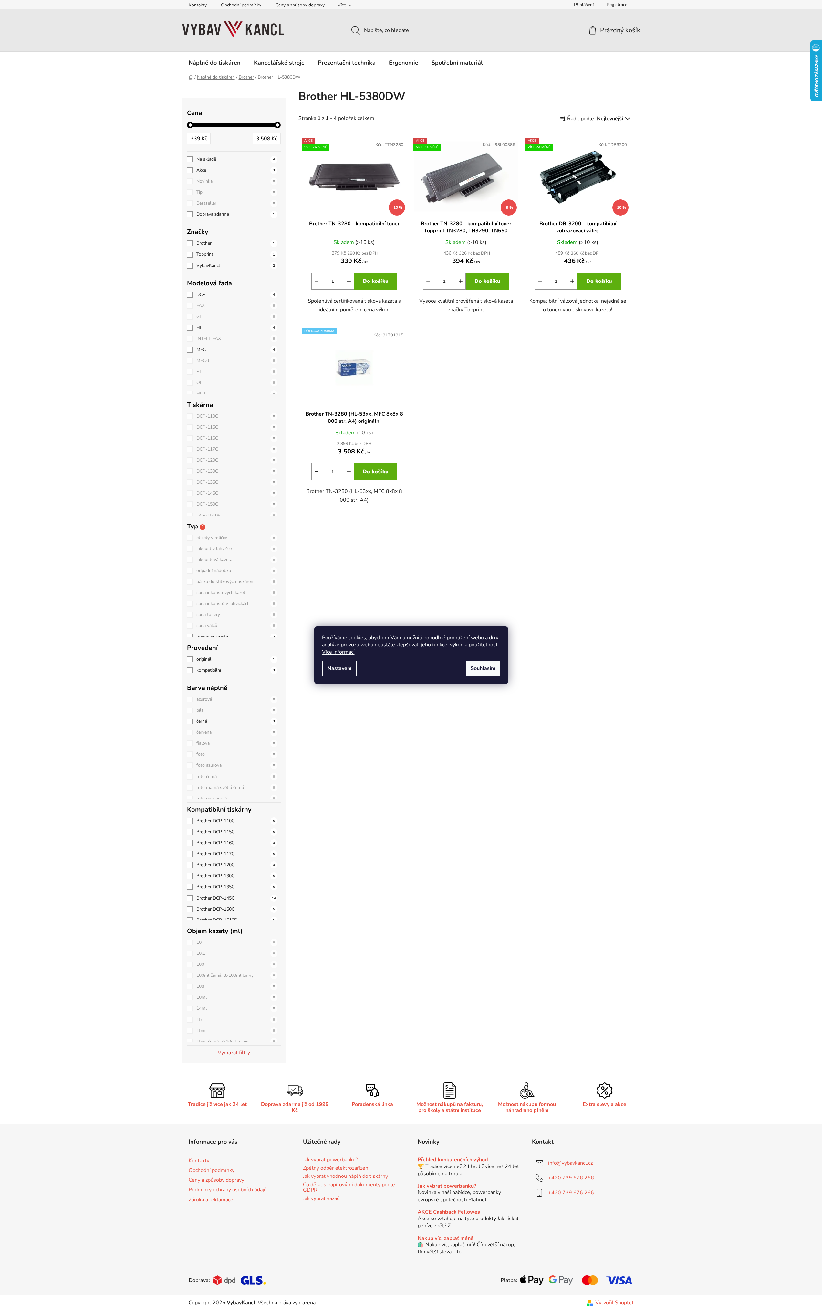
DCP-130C (235, 471)
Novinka (235, 181)
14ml (235, 1008)
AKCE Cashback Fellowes (449, 1212)
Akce (235, 170)
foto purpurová (235, 798)
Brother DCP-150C (235, 909)
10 (235, 942)
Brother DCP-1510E (235, 920)
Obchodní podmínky (241, 5)
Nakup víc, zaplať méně (445, 1238)
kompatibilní (235, 670)
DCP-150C (235, 504)
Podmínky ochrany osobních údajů (228, 1189)
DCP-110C (235, 416)
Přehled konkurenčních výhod (453, 1160)
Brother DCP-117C (235, 854)
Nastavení (339, 668)
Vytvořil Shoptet (614, 1302)
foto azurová (235, 765)
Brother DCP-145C (236, 898)
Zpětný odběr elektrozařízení (336, 1168)
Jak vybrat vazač (321, 1199)
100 (235, 964)
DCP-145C (235, 493)
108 (235, 986)
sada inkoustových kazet (235, 593)
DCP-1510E (235, 515)
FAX (235, 306)
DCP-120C (235, 460)
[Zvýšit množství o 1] (349, 281)
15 (235, 1020)
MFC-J (235, 360)
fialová (235, 743)
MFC (235, 349)
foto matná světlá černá (235, 787)
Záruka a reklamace (211, 1199)
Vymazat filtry (234, 1052)
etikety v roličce (235, 538)
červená (235, 732)
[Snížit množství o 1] (316, 281)
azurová (235, 699)
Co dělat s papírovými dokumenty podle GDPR (349, 1187)
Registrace (617, 5)
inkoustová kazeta (235, 560)
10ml (235, 997)
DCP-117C (235, 449)
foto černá (235, 776)
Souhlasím (483, 668)
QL (235, 382)
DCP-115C (235, 427)
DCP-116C (235, 438)
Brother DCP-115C (235, 832)
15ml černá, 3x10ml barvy (235, 1041)
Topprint (235, 254)
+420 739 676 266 (571, 1177)
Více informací (338, 651)
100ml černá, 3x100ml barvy (235, 975)
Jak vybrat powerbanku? (330, 1160)
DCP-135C (235, 482)
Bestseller (235, 203)
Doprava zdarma (235, 214)
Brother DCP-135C (235, 887)
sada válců (235, 626)
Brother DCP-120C (235, 865)
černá (235, 721)
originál (235, 659)
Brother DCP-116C (235, 843)
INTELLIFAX (235, 338)
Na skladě (235, 159)
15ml (235, 1031)
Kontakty (198, 5)
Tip (235, 192)
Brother (235, 243)
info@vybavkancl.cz (570, 1162)
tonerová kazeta (235, 637)
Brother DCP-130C (235, 876)
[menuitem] (214, 63)
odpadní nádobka (235, 571)
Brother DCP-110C (235, 821)
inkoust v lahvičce (235, 549)
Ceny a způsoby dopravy (300, 5)
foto (235, 754)
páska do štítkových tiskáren (235, 582)
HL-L (235, 394)
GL (235, 317)
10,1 (235, 953)
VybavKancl (235, 265)
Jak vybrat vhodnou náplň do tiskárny (345, 1176)
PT (235, 371)
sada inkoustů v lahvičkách (235, 604)
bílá (235, 710)
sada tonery (235, 615)
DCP (235, 295)
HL (235, 328)
